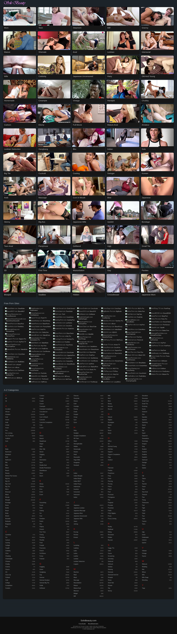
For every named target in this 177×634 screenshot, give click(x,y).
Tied (143, 505)
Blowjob (7, 500)
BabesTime (165, 330)
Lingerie (76, 564)
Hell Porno (69, 379)
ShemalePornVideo (155, 335)
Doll (41, 457)
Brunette (7, 518)
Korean (76, 537)
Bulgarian (8, 524)
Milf (75, 596)
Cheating (8, 556)
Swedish (144, 457)
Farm (41, 508)
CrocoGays (118, 308)
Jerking (76, 524)
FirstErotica (165, 371)
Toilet (143, 513)
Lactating (76, 545)
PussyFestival (34, 370)
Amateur (7, 414)
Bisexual (7, 492)
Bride (6, 513)
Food (41, 542)
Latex (75, 550)
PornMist (67, 342)
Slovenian (145, 398)
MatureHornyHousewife (12, 321)
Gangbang (43, 572)
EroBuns (163, 368)
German (42, 577)
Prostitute (111, 508)
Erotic (41, 492)
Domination (43, 460)
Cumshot (42, 419)
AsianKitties (70, 317)
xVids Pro (68, 336)
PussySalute (47, 326)
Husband (76, 465)
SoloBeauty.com (15, 3)
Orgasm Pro (22, 339)
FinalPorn (92, 355)
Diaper (41, 444)
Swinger (144, 462)
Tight (143, 508)
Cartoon (7, 540)
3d (6, 401)
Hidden (76, 446)
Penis (109, 478)
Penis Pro (164, 319)
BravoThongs (82, 339)
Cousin (42, 403)
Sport (143, 427)
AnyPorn (163, 343)
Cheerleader (8, 558)
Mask (75, 577)
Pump (109, 516)
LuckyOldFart (34, 361)
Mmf (109, 398)
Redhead (110, 529)
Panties (110, 470)
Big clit (7, 481)
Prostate (110, 505)
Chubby (7, 564)
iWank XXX (141, 355)
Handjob (76, 433)
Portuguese (111, 497)
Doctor (41, 452)
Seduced (110, 561)
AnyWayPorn (10, 375)
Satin (109, 550)
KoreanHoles (143, 365)
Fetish (41, 521)
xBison (17, 367)
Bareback (8, 454)
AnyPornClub (154, 340)
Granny (76, 409)
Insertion (76, 489)
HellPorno (44, 382)
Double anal (43, 465)
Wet (143, 569)
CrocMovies (94, 361)
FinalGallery (142, 376)
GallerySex (45, 332)
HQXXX (114, 332)
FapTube (139, 314)
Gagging (42, 566)
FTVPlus (115, 371)
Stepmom (145, 436)
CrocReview (46, 351)
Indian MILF (77, 481)
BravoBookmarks (93, 624)
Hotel (75, 454)
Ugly (143, 532)
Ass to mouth (9, 436)
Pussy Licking (112, 518)
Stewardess (145, 438)
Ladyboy (76, 548)
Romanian (111, 534)
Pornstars (111, 494)
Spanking (145, 422)
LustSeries (69, 323)
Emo (41, 489)
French (42, 550)
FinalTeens (21, 370)
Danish (42, 438)
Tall (143, 476)
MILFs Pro (141, 308)
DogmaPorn (118, 350)
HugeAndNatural (58, 373)
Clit (6, 572)
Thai (143, 497)
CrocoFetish (142, 373)
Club (6, 580)
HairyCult (115, 374)
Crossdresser (43, 411)
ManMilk (90, 334)
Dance (41, 436)
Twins (143, 524)
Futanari (42, 558)
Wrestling (145, 580)
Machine (76, 572)
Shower (110, 585)
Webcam (144, 564)
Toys (143, 516)
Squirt (143, 433)
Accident (8, 409)
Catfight (7, 545)
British (7, 516)
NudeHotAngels (82, 319)
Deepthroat (43, 441)
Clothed (7, 577)
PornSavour (166, 324)
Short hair (111, 583)
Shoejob (110, 577)
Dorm (41, 462)
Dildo (41, 446)
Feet (41, 516)
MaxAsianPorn (82, 323)
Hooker (76, 452)
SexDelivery (94, 358)
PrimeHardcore (34, 315)
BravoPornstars (130, 360)
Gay (41, 575)
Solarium (144, 411)
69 (6, 398)
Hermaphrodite (78, 444)
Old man (110, 449)
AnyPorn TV (22, 342)
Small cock (145, 401)
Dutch (41, 476)
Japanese (76, 505)
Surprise (144, 452)
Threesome (145, 502)
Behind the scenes (11, 476)
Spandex (144, 417)
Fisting (42, 534)
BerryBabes (142, 363)
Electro (42, 486)
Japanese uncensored (80, 516)
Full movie (43, 553)
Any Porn (43, 345)
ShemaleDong (10, 331)
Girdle (41, 585)
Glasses (76, 395)
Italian (75, 497)
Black (7, 494)
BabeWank (45, 343)
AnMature (92, 314)
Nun (109, 427)
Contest (42, 395)
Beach (7, 470)
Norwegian (111, 422)
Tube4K (162, 327)
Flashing (42, 537)
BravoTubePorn (10, 346)
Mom (109, 401)
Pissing (110, 484)
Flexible (42, 540)
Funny (41, 556)
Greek (75, 411)
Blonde (7, 497)
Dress (41, 473)
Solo (143, 414)
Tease (144, 486)
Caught (7, 548)
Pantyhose (111, 473)
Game (41, 569)
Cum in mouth (44, 417)
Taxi (143, 481)
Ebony (41, 484)
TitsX (63, 314)
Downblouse (43, 470)
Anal (6, 417)
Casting (7, 542)
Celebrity (8, 550)
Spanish (144, 419)
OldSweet (164, 361)
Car (6, 537)
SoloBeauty (165, 353)
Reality (110, 526)
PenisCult (140, 340)
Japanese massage (79, 510)
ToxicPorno (69, 345)
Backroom (8, 452)
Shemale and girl (113, 575)
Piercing (110, 481)
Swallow (144, 454)
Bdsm (7, 468)
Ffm (41, 524)
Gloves (76, 401)
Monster (110, 406)
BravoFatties (167, 322)
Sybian (144, 468)
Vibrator (144, 550)
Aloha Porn (141, 311)
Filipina (42, 526)
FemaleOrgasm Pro (156, 365)
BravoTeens (70, 333)
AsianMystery (106, 318)
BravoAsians (95, 349)
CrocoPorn (117, 347)
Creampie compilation (46, 409)
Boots (7, 505)
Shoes (110, 580)
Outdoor (110, 460)
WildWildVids (10, 359)
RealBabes (21, 361)
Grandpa (76, 406)
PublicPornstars (130, 349)
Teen (143, 489)
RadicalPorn (94, 366)
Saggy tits (111, 548)
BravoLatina (118, 353)
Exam (41, 494)
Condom (7, 588)
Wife (143, 575)
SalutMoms (93, 346)
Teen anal (145, 492)
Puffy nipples (112, 513)
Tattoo (144, 478)
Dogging (42, 454)
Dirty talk (42, 449)
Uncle (143, 534)
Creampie (42, 406)
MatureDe (44, 376)
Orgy (109, 457)
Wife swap (145, 577)
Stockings (145, 441)
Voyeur (144, 556)
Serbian (110, 566)
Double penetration (45, 468)
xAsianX (18, 364)
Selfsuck (110, 564)
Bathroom (8, 460)
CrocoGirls (69, 326)
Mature (76, 585)
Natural (110, 417)
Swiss (144, 465)
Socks (144, 409)
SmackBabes (58, 368)
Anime (7, 419)
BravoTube (93, 326)
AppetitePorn (71, 355)
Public (110, 510)
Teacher (144, 484)
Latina (75, 553)
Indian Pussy (77, 484)
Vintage (144, 553)
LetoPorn (91, 364)
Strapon (144, 444)
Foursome (42, 548)
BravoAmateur (82, 331)
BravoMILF (21, 311)
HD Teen (76, 438)
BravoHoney (46, 321)
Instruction (77, 492)
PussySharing (130, 370)
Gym (75, 419)
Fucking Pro (70, 339)
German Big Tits (44, 583)
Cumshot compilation (46, 422)
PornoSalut (69, 311)
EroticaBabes (106, 379)
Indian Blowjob (78, 476)
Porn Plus (140, 352)
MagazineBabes (34, 356)
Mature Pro (165, 374)
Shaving (110, 569)
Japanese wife (78, 518)
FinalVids (139, 317)
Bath (6, 457)
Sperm (144, 425)
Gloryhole (76, 398)
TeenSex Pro (119, 321)
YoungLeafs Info (82, 343)
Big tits (7, 486)
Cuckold (42, 414)
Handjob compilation (80, 436)
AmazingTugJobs (131, 381)
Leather (76, 556)
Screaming (111, 556)
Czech (41, 427)
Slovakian (145, 395)
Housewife (77, 457)
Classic (7, 569)
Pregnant (110, 502)
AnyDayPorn (71, 320)
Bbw (6, 465)
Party (109, 476)
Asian (7, 427)
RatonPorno (46, 323)
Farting (42, 510)
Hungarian (77, 462)
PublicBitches (130, 344)
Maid (75, 575)
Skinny (110, 591)
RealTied (163, 350)
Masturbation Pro (35, 340)
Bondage (8, 502)
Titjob (143, 510)
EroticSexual (71, 308)
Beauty (7, 473)
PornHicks (21, 326)
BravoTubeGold (130, 334)
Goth (75, 403)
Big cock (8, 484)
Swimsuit (144, 460)
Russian (110, 540)
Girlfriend (42, 588)
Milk (109, 395)
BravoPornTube (82, 374)
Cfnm (7, 553)
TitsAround (45, 379)
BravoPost (21, 323)
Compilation (8, 585)
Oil (108, 444)
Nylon (109, 433)
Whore (144, 572)
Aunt (6, 441)
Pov (109, 500)
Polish (110, 489)
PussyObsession (11, 316)
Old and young (112, 446)
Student (144, 449)
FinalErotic (45, 348)
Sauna (110, 553)
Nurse (109, 430)
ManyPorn (165, 316)
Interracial (76, 494)
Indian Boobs (77, 478)
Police (110, 486)
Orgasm (110, 452)
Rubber (110, 537)
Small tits (145, 403)
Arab (6, 422)
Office (109, 441)
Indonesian (77, 486)
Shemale (110, 572)
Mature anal (77, 588)
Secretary (111, 558)
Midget (76, 593)
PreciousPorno (10, 336)
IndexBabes (118, 329)
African (7, 411)
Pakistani (110, 468)
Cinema (7, 566)
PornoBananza (106, 358)
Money (110, 403)
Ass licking (8, 433)
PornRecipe (94, 382)
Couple (42, 401)
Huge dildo (77, 460)
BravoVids (93, 352)
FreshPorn (69, 358)
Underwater (145, 537)
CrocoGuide (70, 352)
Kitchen (76, 534)
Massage (76, 580)
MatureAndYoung (107, 337)
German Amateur (45, 580)
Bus (6, 526)
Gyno (75, 422)
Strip (143, 446)
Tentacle (144, 494)
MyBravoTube (106, 365)
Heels (75, 441)
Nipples (110, 419)
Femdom (42, 518)
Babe (6, 449)
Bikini (7, 489)
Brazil (7, 510)
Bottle (7, 508)
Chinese (7, 561)
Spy (143, 430)
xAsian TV (117, 344)
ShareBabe (21, 308)
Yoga (143, 588)
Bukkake (8, 521)
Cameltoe (8, 534)
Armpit (7, 425)
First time (43, 532)
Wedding (144, 566)
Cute (41, 425)
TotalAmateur (34, 310)
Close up (8, 575)
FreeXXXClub (34, 365)
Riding (110, 532)
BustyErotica (119, 361)
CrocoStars (21, 354)
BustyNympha (82, 379)
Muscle (110, 409)
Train (143, 518)
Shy (109, 588)
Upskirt (144, 542)
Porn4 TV (44, 318)
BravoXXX (93, 311)
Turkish (144, 521)
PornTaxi (139, 337)
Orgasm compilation (114, 454)
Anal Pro (42, 329)
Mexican (76, 591)
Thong (144, 500)
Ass (6, 430)
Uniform (144, 540)
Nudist (110, 425)
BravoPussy (118, 326)
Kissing (76, 532)
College (7, 583)
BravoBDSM (167, 313)
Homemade (77, 449)
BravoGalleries (58, 349)
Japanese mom (78, 513)
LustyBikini (117, 382)
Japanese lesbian (79, 508)
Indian (75, 473)
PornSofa (43, 373)
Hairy (75, 430)
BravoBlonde (71, 364)
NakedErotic (46, 335)
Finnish (42, 529)
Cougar (42, 398)
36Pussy (67, 376)
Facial (41, 505)
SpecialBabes (130, 322)
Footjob (42, 545)
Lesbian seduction (79, 561)
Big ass (7, 478)
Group (75, 417)
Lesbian (76, 558)
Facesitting (43, 502)
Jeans (75, 521)
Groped (76, 414)
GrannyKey (69, 361)
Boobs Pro (93, 369)
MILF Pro (116, 368)
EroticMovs (141, 329)
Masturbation (77, 583)
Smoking (144, 406)
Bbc (6, 462)
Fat (40, 513)
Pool (109, 492)
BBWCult (19, 378)
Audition (7, 438)
